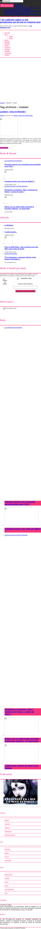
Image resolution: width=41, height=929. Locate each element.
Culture (7, 49)
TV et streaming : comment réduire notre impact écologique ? (20, 258)
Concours (8, 53)
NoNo (2, 115)
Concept (7, 824)
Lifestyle (7, 47)
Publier (7, 853)
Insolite (7, 51)
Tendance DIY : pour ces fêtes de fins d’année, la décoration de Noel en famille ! (21, 8)
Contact (7, 828)
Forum (7, 857)
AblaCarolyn (8, 874)
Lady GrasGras (9, 889)
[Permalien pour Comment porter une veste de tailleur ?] (9, 178)
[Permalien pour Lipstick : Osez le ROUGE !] (9, 135)
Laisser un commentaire (25, 115)
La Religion (18, 4)
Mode (7, 40)
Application (8, 860)
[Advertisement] (20, 80)
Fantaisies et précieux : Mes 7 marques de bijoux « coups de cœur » (21, 191)
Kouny (7, 882)
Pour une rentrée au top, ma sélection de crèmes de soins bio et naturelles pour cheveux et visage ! (22, 11)
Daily (11, 38)
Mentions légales (10, 835)
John (6, 893)
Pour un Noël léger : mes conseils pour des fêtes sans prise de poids (21, 248)
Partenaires (8, 831)
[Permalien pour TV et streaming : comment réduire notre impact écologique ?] (11, 254)
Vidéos (7, 55)
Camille (7, 878)
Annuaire (7, 849)
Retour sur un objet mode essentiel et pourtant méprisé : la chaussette (19, 207)
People (7, 44)
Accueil (7, 33)
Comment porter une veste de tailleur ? (20, 181)
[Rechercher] (1, 1)
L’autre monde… (20, 6)
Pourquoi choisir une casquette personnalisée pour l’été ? (22, 14)
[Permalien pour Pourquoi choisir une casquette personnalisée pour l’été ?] (13, 161)
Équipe (7, 820)
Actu (6, 34)
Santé (7, 46)
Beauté (7, 42)
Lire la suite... (4, 148)
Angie (6, 886)
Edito (11, 36)
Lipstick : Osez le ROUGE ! (13, 112)
